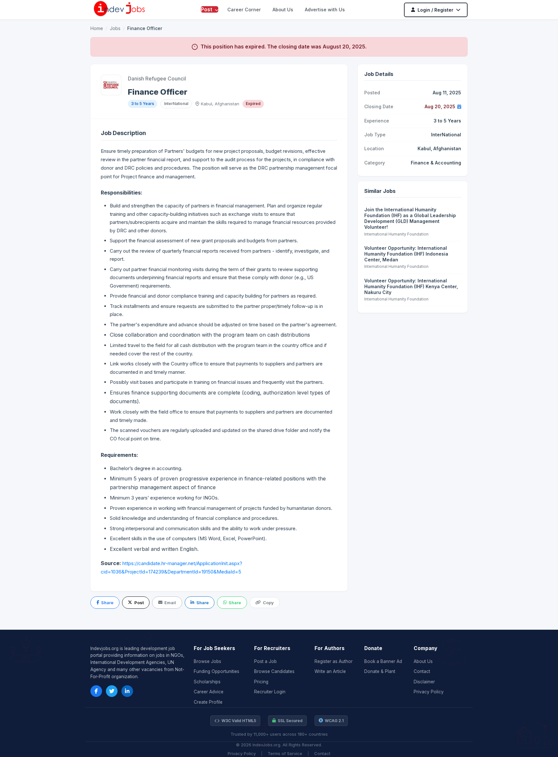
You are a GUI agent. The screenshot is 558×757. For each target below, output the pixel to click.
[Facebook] (96, 691)
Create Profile (208, 702)
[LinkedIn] (127, 691)
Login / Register (435, 10)
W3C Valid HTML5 (239, 720)
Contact (422, 671)
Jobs (115, 28)
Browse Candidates (274, 671)
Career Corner (244, 9)
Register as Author (334, 661)
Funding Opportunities (216, 671)
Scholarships (207, 681)
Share (107, 602)
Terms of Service (285, 753)
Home (96, 28)
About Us (283, 9)
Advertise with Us (325, 9)
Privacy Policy (429, 691)
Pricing (261, 681)
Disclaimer (424, 681)
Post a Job (265, 661)
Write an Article (330, 671)
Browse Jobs (207, 661)
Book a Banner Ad (383, 661)
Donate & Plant (379, 671)
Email (170, 602)
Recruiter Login (269, 691)
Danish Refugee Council (157, 78)
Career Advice (208, 691)
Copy (268, 602)
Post (207, 9)
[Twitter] (112, 691)
